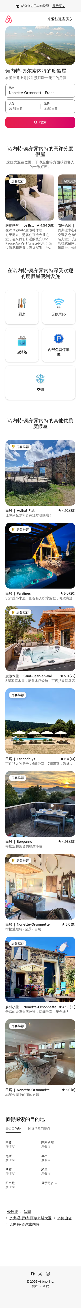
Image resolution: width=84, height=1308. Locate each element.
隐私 (35, 1286)
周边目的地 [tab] (13, 1129)
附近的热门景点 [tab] (39, 1129)
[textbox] (23, 108)
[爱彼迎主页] (8, 19)
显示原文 (58, 6)
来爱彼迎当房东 (60, 19)
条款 (46, 1286)
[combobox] (40, 92)
